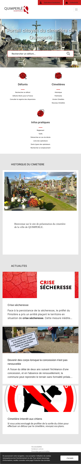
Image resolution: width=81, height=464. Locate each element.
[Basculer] (76, 9)
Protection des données (42, 460)
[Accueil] (16, 9)
